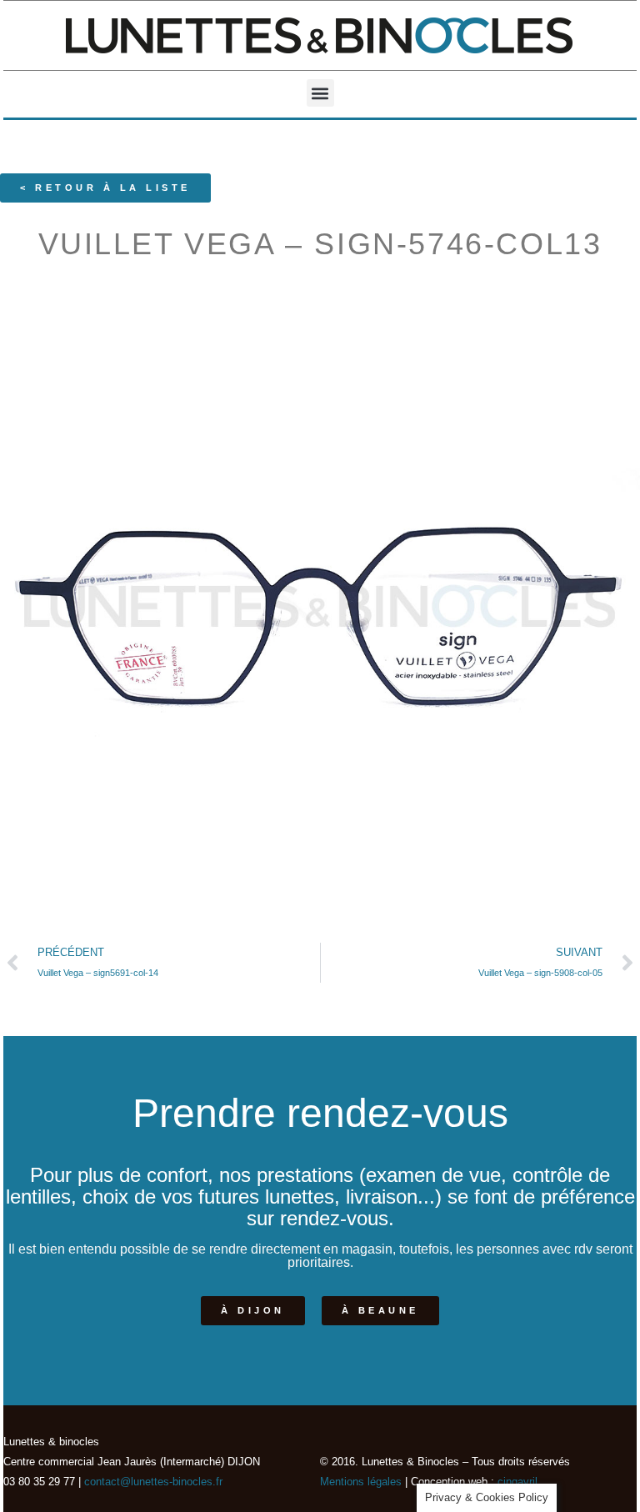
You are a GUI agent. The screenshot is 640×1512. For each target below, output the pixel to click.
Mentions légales (361, 1481)
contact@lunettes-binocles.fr (151, 1481)
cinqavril (518, 1481)
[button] (320, 93)
